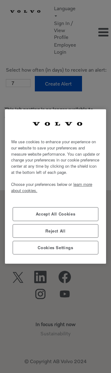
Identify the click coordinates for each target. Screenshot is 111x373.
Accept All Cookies (56, 214)
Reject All (55, 231)
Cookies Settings (55, 247)
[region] (55, 186)
